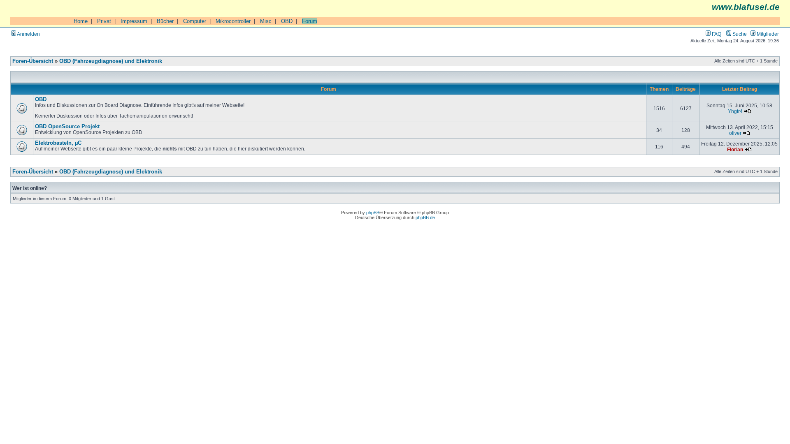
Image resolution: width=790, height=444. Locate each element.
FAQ (716, 34)
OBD (287, 21)
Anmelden (28, 34)
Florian (735, 149)
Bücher (165, 21)
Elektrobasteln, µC (58, 143)
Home (81, 21)
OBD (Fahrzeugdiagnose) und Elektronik (110, 61)
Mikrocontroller (233, 21)
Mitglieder (767, 34)
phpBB (372, 212)
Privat (104, 21)
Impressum (134, 21)
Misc (266, 21)
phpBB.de (425, 217)
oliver (735, 133)
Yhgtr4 (735, 111)
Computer (194, 21)
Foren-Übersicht (32, 61)
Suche (739, 34)
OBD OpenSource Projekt (67, 127)
